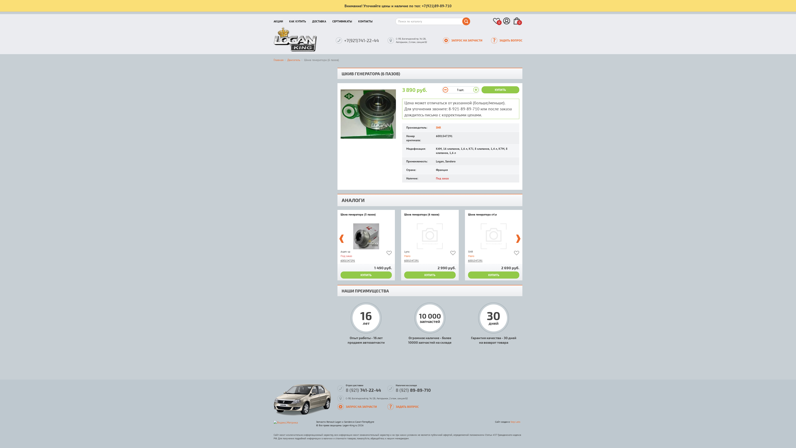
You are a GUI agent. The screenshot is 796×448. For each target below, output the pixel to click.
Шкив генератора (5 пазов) (358, 214)
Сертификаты (342, 21)
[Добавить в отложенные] (389, 254)
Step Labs (515, 421)
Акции (278, 21)
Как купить (297, 21)
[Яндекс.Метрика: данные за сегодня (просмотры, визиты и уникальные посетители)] (286, 422)
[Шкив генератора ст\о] (493, 236)
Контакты (365, 21)
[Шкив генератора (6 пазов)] (430, 236)
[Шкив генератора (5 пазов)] (366, 236)
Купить (500, 89)
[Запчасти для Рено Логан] (295, 39)
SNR (438, 127)
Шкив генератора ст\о (482, 214)
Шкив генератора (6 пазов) (421, 214)
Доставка (319, 21)
